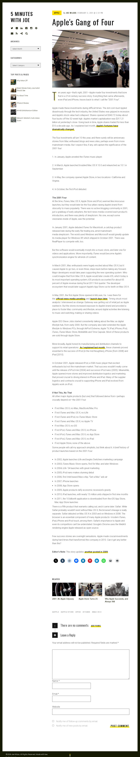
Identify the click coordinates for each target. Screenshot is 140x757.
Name (56, 681)
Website (56, 707)
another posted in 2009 (96, 552)
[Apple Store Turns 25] (90, 589)
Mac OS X (97, 612)
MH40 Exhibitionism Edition (27, 111)
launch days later (98, 298)
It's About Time (22, 96)
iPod (79, 612)
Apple (57, 12)
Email (55, 694)
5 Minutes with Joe (22, 16)
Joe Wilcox (71, 12)
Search (26, 33)
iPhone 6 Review (23, 103)
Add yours (96, 625)
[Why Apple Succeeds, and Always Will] (117, 589)
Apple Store (68, 612)
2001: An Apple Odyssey (63, 599)
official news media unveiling (70, 298)
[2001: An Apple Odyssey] (64, 589)
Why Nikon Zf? (22, 81)
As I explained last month (92, 347)
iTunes (87, 612)
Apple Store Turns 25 (88, 599)
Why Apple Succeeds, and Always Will (116, 600)
